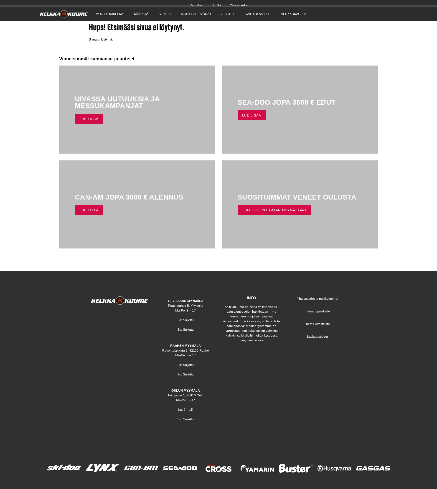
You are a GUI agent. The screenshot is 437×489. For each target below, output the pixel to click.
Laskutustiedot (317, 336)
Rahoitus (196, 5)
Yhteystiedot (239, 5)
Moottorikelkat (110, 14)
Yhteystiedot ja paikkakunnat (317, 298)
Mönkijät (142, 14)
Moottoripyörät (196, 14)
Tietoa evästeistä (317, 324)
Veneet (165, 14)
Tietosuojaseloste (317, 311)
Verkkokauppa (293, 14)
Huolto (216, 5)
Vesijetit (228, 14)
